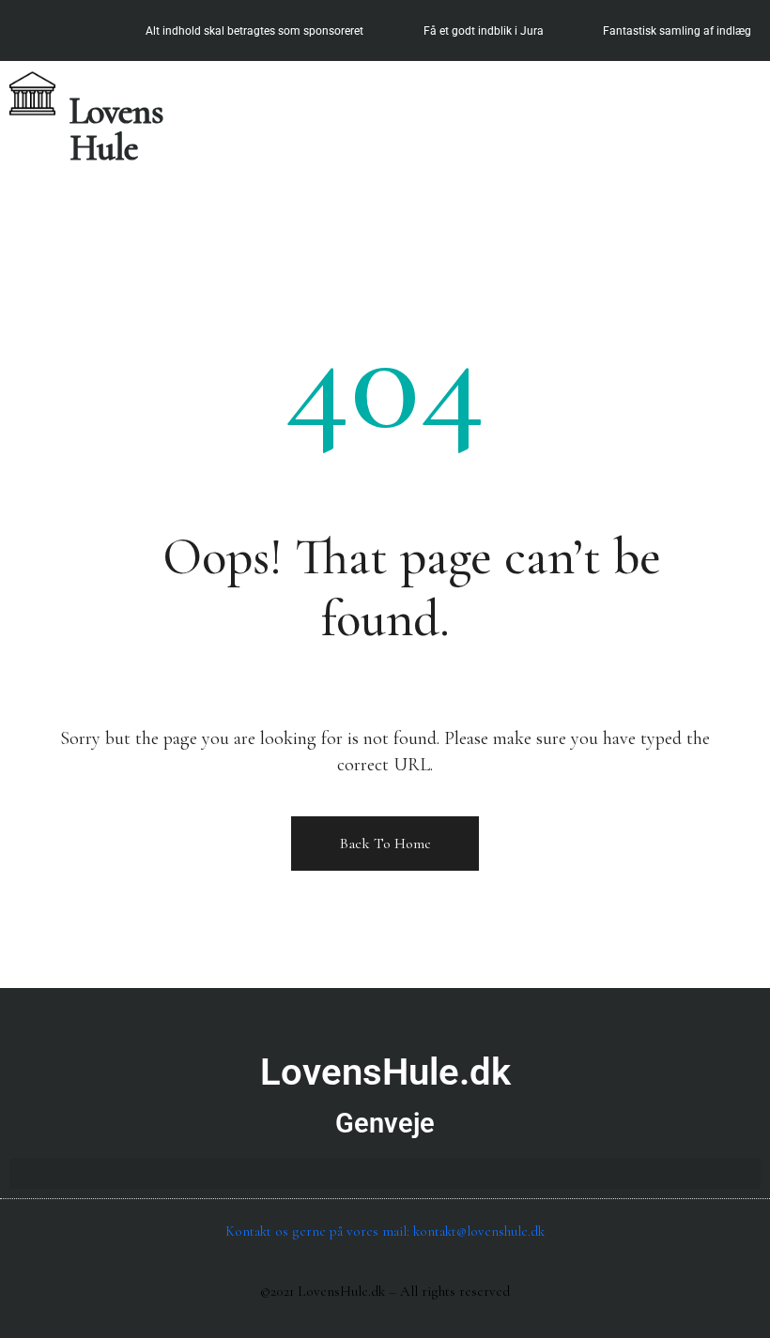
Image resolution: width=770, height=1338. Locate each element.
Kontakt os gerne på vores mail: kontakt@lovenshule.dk (385, 1231)
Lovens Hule (116, 129)
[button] (745, 85)
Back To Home (385, 843)
